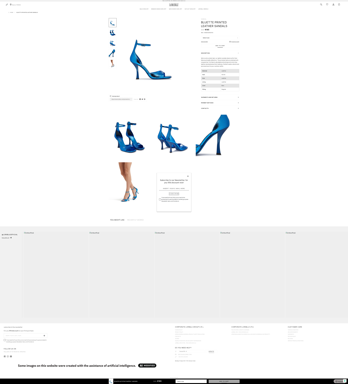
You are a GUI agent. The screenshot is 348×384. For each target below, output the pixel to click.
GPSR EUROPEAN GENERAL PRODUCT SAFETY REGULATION (190, 334)
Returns (290, 338)
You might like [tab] (117, 220)
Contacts (178, 336)
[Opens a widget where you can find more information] (340, 381)
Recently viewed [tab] (135, 220)
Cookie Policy (179, 330)
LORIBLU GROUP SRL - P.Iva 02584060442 (185, 343)
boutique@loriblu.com (185, 354)
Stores (177, 338)
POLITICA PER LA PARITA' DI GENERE (240, 330)
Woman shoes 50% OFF (158, 9)
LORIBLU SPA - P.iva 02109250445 (239, 332)
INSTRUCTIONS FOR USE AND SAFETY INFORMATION (188, 341)
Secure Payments (293, 332)
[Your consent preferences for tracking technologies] (345, 381)
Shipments (291, 334)
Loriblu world (203, 9)
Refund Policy (292, 336)
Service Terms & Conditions (295, 341)
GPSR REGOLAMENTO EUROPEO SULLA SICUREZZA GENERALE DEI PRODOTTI (250, 334)
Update (211, 351)
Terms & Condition (293, 330)
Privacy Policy (179, 332)
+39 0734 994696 (183, 357)
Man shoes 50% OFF (175, 9)
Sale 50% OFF (144, 9)
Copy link (136, 99)
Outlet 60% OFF (190, 9)
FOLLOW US (5, 237)
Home (11, 12)
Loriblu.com (175, 377)
